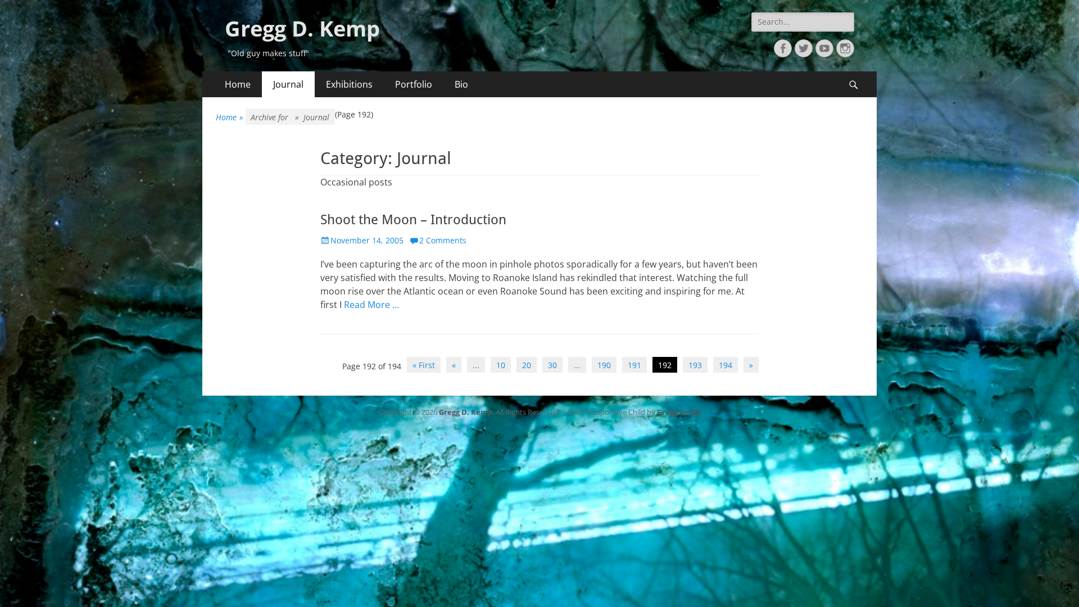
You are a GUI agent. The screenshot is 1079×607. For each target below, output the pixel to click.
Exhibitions (349, 84)
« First (423, 365)
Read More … (371, 304)
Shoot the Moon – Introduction (413, 220)
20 (526, 365)
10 (500, 365)
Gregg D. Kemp (302, 28)
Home (238, 84)
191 (634, 365)
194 (725, 365)
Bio (461, 84)
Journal (288, 84)
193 (695, 365)
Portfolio (413, 84)
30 (552, 365)
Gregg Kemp (679, 412)
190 (604, 365)
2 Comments (442, 240)
